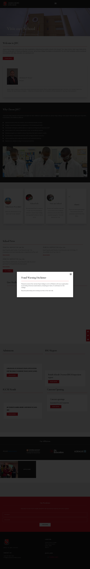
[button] (70, 274)
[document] (45, 284)
